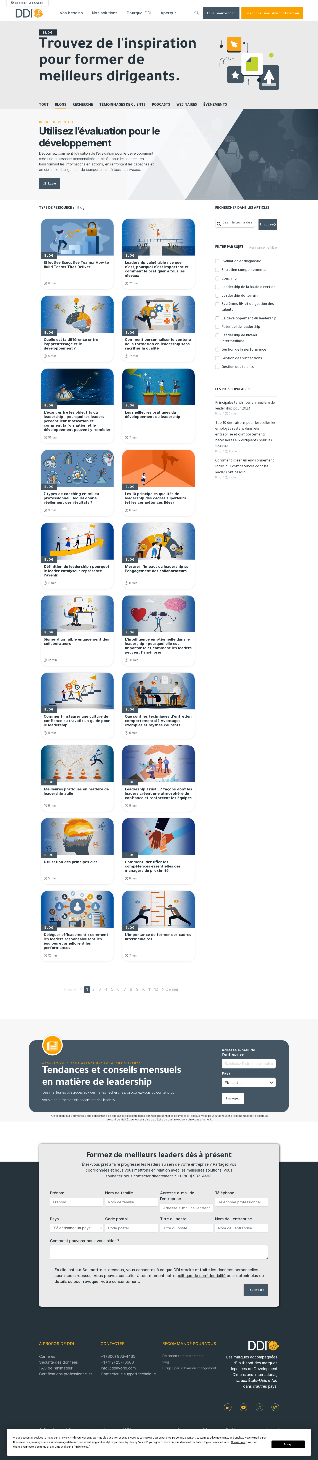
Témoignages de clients (122, 105)
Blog (165, 1363)
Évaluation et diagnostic (241, 262)
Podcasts (161, 105)
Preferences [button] (81, 1446)
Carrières (47, 1356)
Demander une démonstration (272, 13)
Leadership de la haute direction (248, 287)
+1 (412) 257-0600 (117, 1362)
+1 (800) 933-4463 (194, 1176)
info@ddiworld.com (118, 1368)
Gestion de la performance (244, 350)
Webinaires (187, 105)
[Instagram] (259, 1407)
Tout (44, 105)
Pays (226, 1074)
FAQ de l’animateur (55, 1368)
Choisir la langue (29, 3)
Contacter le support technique (128, 1373)
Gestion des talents (238, 367)
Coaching (229, 279)
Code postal (116, 1218)
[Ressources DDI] (275, 1407)
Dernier (168, 989)
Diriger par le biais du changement (189, 1369)
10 (144, 989)
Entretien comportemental (244, 270)
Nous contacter (221, 13)
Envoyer (266, 224)
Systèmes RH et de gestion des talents (248, 307)
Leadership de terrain (240, 296)
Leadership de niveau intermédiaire (239, 338)
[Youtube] (243, 1407)
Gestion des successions (242, 359)
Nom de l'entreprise (233, 1218)
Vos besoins (71, 12)
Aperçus (169, 12)
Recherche (83, 105)
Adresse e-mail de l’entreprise (238, 1053)
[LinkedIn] (227, 1407)
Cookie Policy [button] (238, 1442)
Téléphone (224, 1192)
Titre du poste (173, 1218)
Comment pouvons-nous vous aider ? (84, 1240)
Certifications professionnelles (66, 1373)
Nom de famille (119, 1192)
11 (149, 989)
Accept (288, 1444)
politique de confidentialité (201, 1275)
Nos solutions (104, 12)
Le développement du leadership (249, 319)
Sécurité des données (58, 1362)
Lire (52, 183)
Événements (215, 105)
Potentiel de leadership (241, 327)
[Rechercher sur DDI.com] (196, 13)
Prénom (57, 1192)
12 (156, 989)
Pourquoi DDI (139, 12)
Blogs (60, 105)
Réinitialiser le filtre (263, 247)
